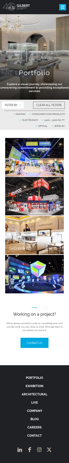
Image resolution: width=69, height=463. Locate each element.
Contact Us (34, 343)
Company (34, 411)
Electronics (30, 120)
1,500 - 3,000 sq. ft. (54, 120)
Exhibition (34, 386)
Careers (34, 427)
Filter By (11, 105)
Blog (34, 419)
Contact (34, 435)
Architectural (34, 394)
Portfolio (34, 378)
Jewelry (59, 126)
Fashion (20, 114)
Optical (43, 126)
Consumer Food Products (48, 114)
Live (34, 402)
